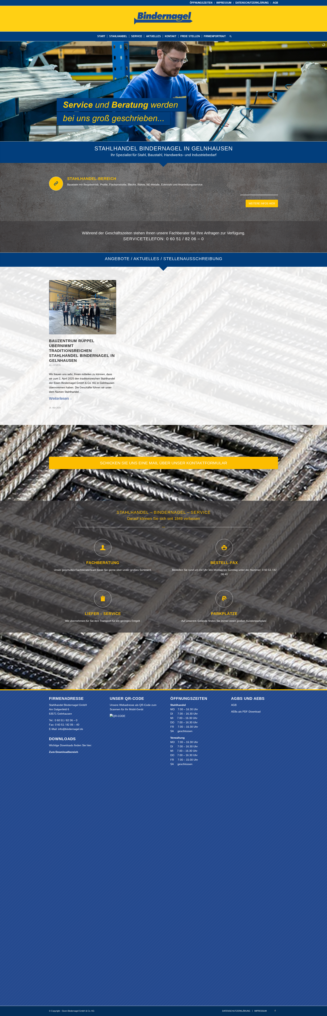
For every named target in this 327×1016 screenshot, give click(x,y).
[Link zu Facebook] (275, 1011)
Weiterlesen (59, 398)
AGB (275, 2)
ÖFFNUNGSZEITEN (201, 2)
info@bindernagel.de (70, 729)
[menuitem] (201, 3)
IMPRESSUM (223, 2)
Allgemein (55, 365)
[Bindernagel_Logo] (163, 24)
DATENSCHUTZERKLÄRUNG (252, 2)
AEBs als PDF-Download (246, 711)
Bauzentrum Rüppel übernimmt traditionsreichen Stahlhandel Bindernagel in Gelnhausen (82, 351)
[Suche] (229, 36)
